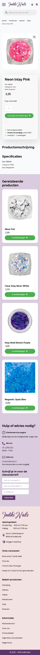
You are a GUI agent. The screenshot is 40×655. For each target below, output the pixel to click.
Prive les (5, 561)
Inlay (29, 21)
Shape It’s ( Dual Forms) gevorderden (18, 570)
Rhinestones (7, 599)
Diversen (5, 609)
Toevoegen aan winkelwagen (17, 116)
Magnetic (12, 89)
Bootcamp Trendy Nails (12, 556)
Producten (13, 21)
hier (9, 436)
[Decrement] (6, 108)
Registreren (7, 643)
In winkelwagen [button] (18, 237)
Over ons (6, 628)
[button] (34, 37)
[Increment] (11, 108)
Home (4, 21)
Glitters (5, 590)
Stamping (6, 585)
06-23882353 (7, 447)
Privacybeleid (7, 633)
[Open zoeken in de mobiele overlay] (20, 12)
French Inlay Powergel (11, 566)
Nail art (22, 21)
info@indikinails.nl (9, 461)
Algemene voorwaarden (12, 638)
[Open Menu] (4, 4)
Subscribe (8, 497)
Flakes (4, 595)
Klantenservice (8, 623)
